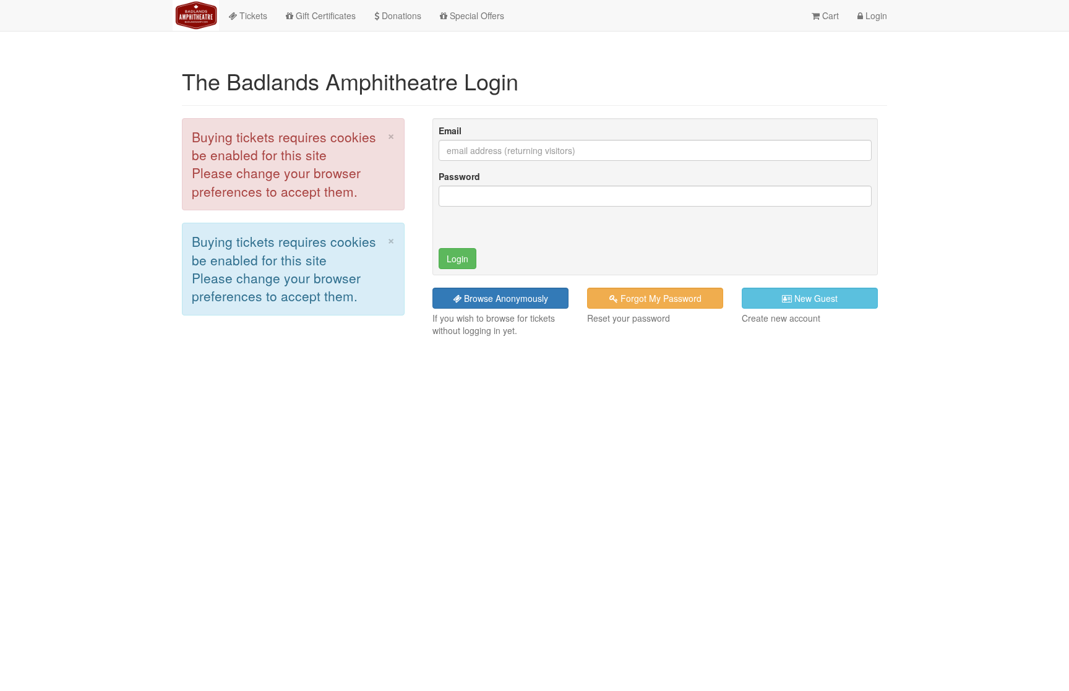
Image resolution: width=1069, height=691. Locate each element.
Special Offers (475, 15)
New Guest (815, 298)
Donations (400, 15)
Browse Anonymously (505, 298)
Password (459, 176)
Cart (829, 15)
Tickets (252, 15)
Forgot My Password (660, 298)
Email (450, 130)
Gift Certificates (324, 15)
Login (875, 15)
